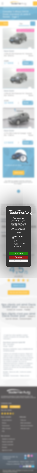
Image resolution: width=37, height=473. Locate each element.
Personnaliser (18, 261)
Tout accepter (18, 253)
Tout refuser (18, 257)
